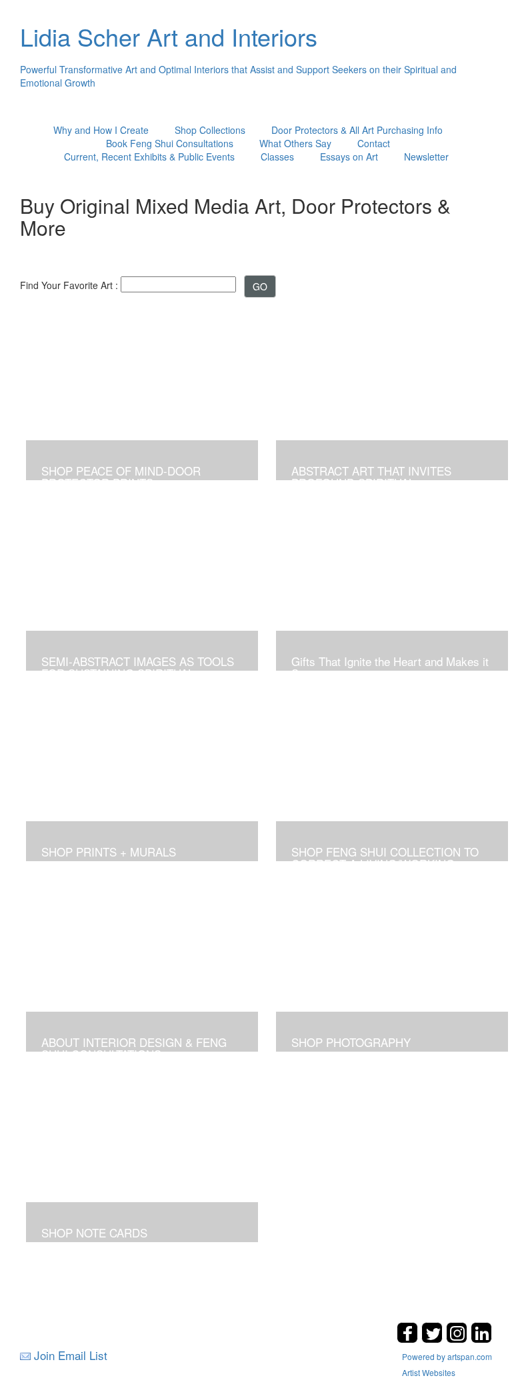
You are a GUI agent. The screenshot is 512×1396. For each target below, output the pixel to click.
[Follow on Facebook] (409, 1339)
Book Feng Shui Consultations (169, 143)
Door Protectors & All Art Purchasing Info (357, 130)
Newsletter (426, 156)
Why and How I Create (101, 130)
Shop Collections (210, 130)
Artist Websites (428, 1372)
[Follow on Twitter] (433, 1339)
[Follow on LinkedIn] (481, 1339)
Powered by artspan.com (447, 1356)
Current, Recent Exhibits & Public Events (149, 156)
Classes (277, 156)
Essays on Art (349, 156)
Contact (373, 143)
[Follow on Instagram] (458, 1339)
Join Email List (70, 1355)
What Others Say (295, 143)
